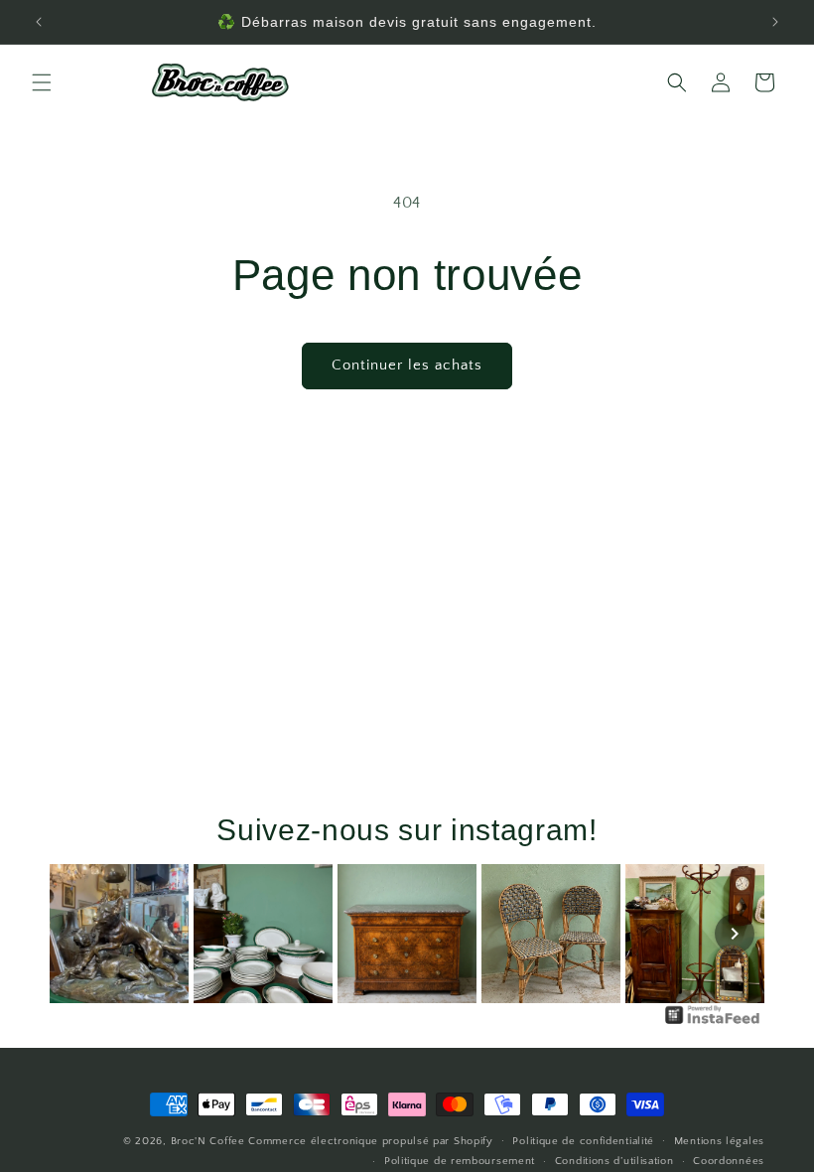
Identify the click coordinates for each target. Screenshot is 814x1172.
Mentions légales (719, 1141)
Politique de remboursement (459, 1161)
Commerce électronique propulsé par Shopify (370, 1141)
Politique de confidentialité (583, 1141)
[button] (42, 82)
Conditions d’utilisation (614, 1161)
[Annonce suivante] (775, 22)
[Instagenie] (712, 1023)
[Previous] (79, 933)
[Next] (734, 933)
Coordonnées (728, 1161)
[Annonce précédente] (39, 22)
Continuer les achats (407, 365)
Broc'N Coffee (208, 1141)
